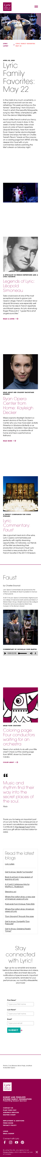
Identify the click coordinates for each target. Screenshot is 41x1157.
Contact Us (8, 1108)
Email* (9, 1019)
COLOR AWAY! (9, 762)
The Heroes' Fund (22, 827)
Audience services (11, 1112)
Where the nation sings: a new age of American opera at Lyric (20, 898)
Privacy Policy (10, 1125)
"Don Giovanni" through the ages (19, 916)
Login (5, 1131)
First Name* (11, 1000)
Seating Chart (9, 1115)
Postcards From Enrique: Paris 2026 (20, 904)
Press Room (8, 1123)
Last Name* (11, 1010)
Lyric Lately (9, 864)
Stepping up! (10, 891)
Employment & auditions (13, 1121)
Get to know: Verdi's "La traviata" (19, 872)
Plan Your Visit (9, 1110)
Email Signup (8, 1134)
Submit (13, 1030)
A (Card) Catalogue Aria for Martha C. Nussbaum (17, 885)
